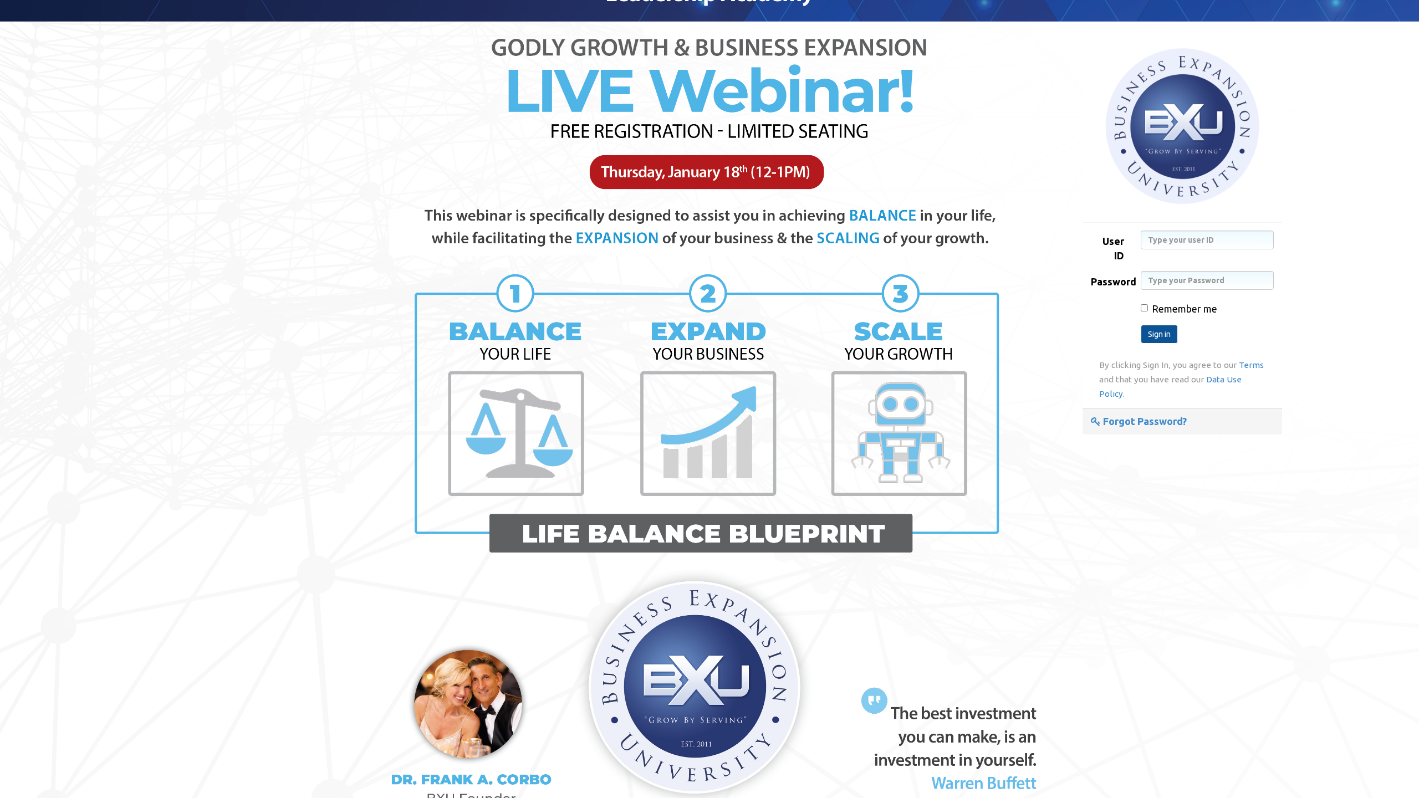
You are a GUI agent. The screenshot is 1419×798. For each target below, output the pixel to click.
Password (1111, 281)
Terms (1251, 365)
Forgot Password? (1144, 421)
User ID (1113, 248)
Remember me (1184, 308)
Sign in (1159, 334)
